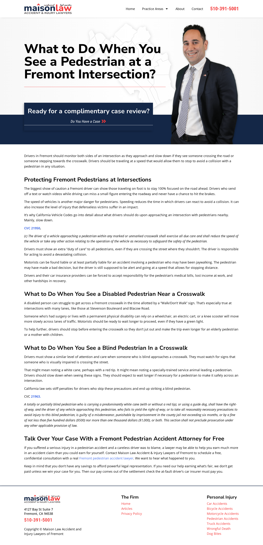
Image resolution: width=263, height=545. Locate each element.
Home (130, 9)
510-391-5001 (224, 9)
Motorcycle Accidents (223, 513)
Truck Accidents (218, 523)
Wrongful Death (219, 528)
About (180, 9)
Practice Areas (152, 9)
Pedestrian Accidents (222, 518)
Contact (197, 9)
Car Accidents (217, 503)
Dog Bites (214, 533)
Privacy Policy (131, 513)
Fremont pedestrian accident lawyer (106, 458)
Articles (126, 508)
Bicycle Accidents (220, 508)
